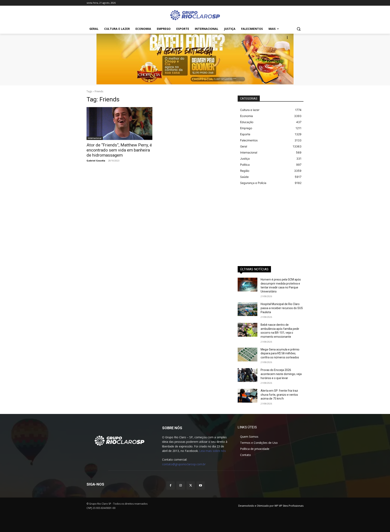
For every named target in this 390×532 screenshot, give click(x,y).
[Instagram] (180, 485)
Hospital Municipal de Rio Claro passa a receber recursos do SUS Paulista (282, 308)
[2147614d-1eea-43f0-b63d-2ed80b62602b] (195, 59)
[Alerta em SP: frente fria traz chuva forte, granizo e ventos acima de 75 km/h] (247, 396)
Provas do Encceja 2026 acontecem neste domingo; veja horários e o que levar (281, 373)
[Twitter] (191, 485)
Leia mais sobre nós (212, 451)
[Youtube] (201, 485)
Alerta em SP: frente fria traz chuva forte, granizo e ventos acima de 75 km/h (279, 394)
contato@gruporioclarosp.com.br (184, 464)
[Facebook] (170, 485)
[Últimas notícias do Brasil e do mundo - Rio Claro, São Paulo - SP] (119, 440)
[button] (298, 29)
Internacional (95, 138)
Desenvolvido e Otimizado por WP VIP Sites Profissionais (270, 505)
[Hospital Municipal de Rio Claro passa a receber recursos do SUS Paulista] (247, 309)
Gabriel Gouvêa (96, 160)
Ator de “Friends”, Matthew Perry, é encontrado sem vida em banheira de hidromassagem (119, 150)
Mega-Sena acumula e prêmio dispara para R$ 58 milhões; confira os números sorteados (280, 353)
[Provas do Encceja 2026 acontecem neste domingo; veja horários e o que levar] (247, 375)
